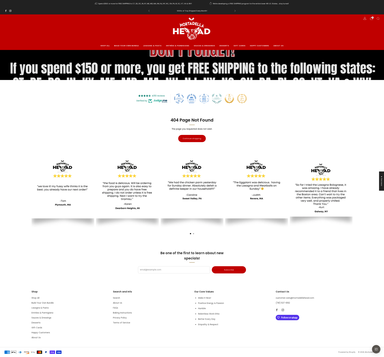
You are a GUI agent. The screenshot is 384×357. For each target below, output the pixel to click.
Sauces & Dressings (204, 45)
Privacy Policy (120, 317)
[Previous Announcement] (149, 11)
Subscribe (229, 270)
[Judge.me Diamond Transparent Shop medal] (179, 98)
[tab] (190, 233)
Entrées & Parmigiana (177, 45)
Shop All (105, 45)
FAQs (115, 307)
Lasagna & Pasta (152, 45)
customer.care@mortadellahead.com (295, 298)
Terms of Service (121, 322)
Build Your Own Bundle (126, 45)
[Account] (364, 18)
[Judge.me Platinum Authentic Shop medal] (217, 98)
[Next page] (352, 186)
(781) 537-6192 (283, 302)
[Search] (378, 18)
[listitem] (143, 3)
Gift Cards (239, 45)
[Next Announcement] (235, 11)
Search (116, 298)
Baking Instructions (122, 312)
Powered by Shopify (346, 352)
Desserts (224, 45)
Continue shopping (192, 138)
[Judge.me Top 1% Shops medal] (229, 98)
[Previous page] (31, 186)
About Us (278, 45)
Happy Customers (259, 45)
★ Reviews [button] (381, 181)
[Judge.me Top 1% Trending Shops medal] (242, 98)
